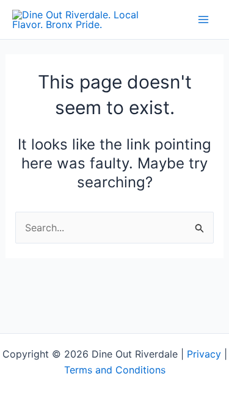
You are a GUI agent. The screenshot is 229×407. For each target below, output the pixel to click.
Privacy (204, 354)
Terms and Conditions (114, 370)
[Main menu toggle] (203, 19)
